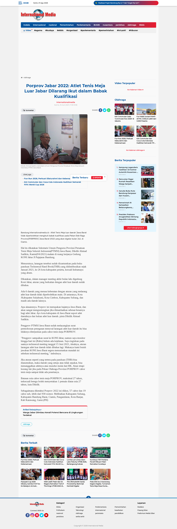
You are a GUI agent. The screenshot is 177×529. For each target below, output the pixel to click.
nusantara (108, 25)
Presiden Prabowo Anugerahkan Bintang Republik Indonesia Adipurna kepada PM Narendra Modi (128, 216)
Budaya (50, 30)
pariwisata (99, 513)
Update (97, 178)
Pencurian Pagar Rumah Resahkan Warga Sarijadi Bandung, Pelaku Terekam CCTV (126, 181)
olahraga (132, 25)
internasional (39, 25)
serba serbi (80, 516)
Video (28, 30)
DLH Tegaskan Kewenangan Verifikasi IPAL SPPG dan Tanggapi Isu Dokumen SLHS (127, 3)
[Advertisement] (88, 53)
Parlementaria (84, 25)
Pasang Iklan (142, 510)
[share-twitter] (104, 110)
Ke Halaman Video (134, 90)
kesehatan (119, 510)
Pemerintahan (67, 25)
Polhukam (60, 510)
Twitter (43, 518)
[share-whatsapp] (109, 110)
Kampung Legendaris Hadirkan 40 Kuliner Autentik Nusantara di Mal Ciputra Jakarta (129, 169)
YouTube (48, 518)
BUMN (97, 25)
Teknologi (79, 510)
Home (26, 3)
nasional (53, 25)
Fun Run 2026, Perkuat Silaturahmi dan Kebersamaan (124, 141)
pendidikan (119, 513)
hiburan (134, 30)
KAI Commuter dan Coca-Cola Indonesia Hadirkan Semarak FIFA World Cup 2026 (146, 141)
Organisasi (72, 30)
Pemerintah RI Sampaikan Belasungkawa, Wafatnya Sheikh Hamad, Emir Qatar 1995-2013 (127, 205)
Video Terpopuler (125, 83)
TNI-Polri (122, 30)
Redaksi (140, 507)
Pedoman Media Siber (146, 513)
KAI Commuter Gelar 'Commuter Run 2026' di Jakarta (124, 119)
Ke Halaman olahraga (134, 150)
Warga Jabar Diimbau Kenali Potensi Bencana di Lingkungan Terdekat (53, 413)
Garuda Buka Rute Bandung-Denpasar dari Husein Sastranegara (127, 193)
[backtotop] (88, 498)
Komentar (29, 110)
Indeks (26, 25)
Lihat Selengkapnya (135, 228)
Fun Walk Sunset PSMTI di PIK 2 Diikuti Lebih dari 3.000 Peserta (146, 119)
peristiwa (120, 25)
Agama (39, 30)
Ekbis (141, 25)
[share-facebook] (100, 110)
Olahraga (120, 99)
